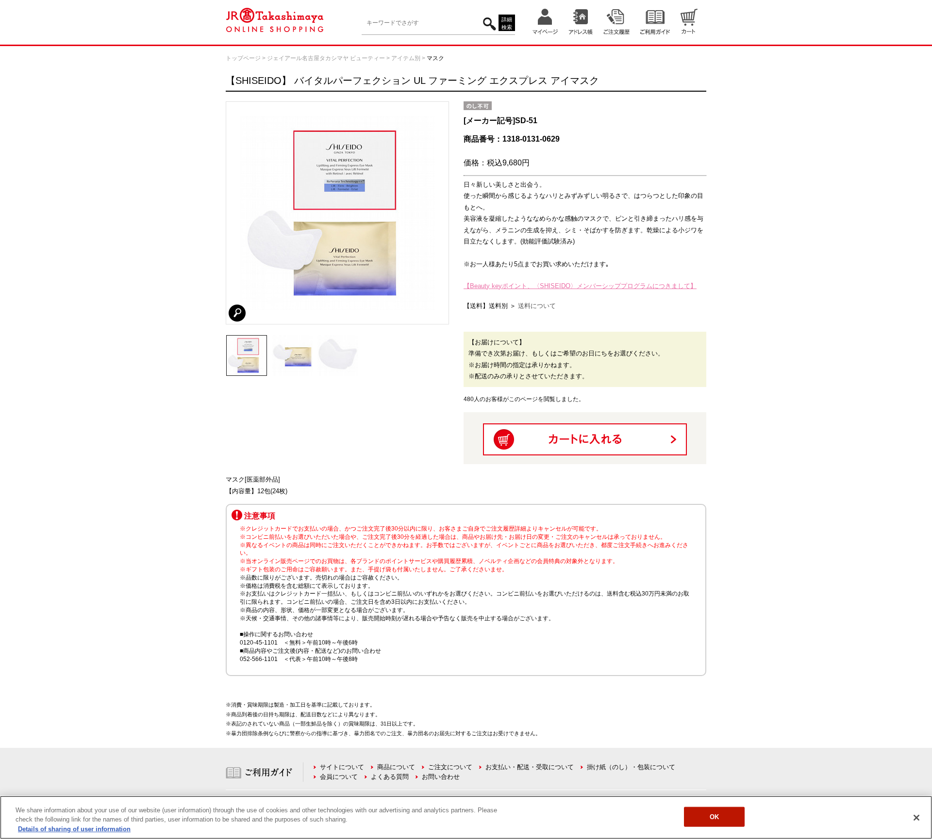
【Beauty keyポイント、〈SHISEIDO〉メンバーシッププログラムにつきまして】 (580, 286)
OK (714, 816)
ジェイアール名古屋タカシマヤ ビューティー (326, 58)
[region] (466, 817)
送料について (537, 305)
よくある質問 (390, 776)
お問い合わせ (441, 776)
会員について (339, 776)
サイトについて (342, 767)
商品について (396, 767)
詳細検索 (506, 23)
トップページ (243, 58)
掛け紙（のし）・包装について (631, 767)
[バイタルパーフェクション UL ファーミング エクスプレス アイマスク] (246, 339)
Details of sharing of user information (74, 829)
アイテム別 (405, 58)
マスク (435, 58)
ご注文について (450, 767)
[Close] (916, 817)
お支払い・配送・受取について (529, 767)
